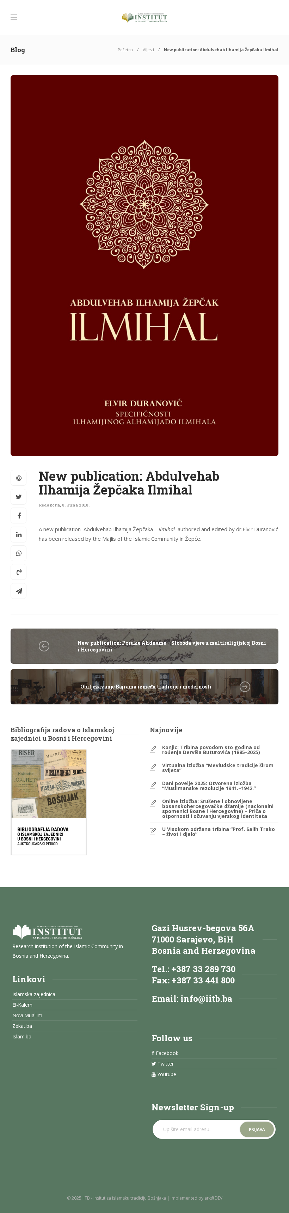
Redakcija (49, 505)
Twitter (165, 1063)
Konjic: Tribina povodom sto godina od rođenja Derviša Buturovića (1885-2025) (211, 750)
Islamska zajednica (33, 994)
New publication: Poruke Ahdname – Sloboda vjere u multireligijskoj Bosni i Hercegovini (172, 646)
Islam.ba (21, 1036)
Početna (125, 49)
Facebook (166, 1053)
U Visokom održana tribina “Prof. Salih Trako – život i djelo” (218, 832)
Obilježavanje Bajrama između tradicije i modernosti (145, 686)
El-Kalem (22, 1004)
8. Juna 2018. (76, 505)
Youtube (166, 1074)
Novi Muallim (27, 1015)
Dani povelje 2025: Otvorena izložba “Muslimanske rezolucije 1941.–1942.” (209, 786)
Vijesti (148, 49)
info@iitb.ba (206, 998)
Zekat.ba (22, 1026)
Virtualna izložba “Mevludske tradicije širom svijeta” (217, 768)
